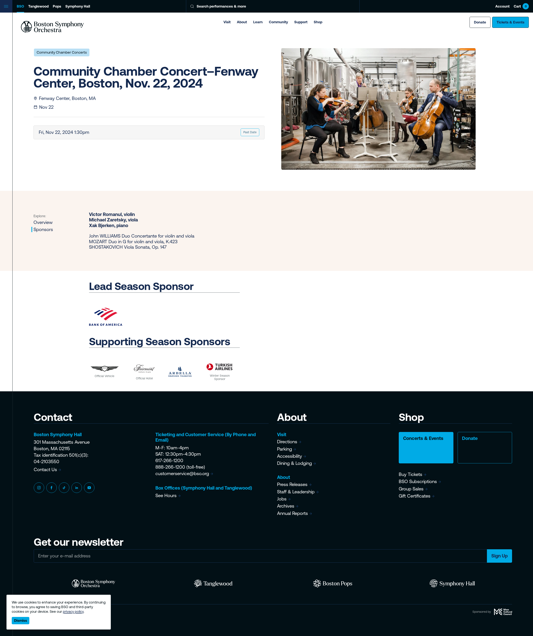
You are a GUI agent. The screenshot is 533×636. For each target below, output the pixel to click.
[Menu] (6, 6)
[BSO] (93, 583)
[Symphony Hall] (452, 583)
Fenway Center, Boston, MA (67, 98)
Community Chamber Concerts (62, 52)
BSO (20, 6)
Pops (57, 6)
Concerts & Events (423, 438)
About (242, 22)
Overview (43, 222)
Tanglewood (38, 6)
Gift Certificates (414, 496)
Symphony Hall (77, 6)
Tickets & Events (510, 22)
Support (300, 22)
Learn (258, 22)
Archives (285, 506)
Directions (287, 441)
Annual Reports (292, 513)
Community (278, 22)
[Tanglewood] (213, 583)
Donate (480, 22)
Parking (284, 449)
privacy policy (73, 611)
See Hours (166, 495)
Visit (227, 22)
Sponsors (43, 229)
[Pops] (332, 583)
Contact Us (45, 469)
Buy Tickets (410, 474)
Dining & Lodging (294, 463)
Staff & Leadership (296, 491)
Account (502, 6)
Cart (520, 6)
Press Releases (292, 484)
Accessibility (289, 456)
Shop (318, 22)
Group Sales (411, 488)
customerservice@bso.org (182, 473)
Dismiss (20, 620)
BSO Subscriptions (418, 481)
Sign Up (499, 555)
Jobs (282, 499)
